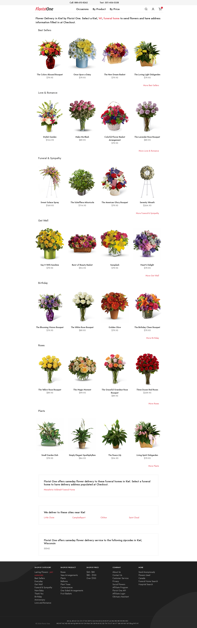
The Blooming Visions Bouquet (50, 327)
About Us (117, 572)
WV (124, 623)
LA (110, 621)
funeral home (111, 18)
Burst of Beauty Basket (82, 264)
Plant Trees (65, 584)
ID (100, 621)
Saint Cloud (134, 517)
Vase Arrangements (69, 575)
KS (105, 621)
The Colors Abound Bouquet (50, 74)
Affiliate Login (119, 593)
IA (98, 621)
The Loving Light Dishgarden (147, 74)
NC (63, 623)
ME (118, 621)
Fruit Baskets (66, 593)
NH (71, 623)
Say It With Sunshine (50, 264)
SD (103, 623)
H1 (138, 623)
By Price (115, 9)
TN (106, 623)
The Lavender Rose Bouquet (147, 136)
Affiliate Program (120, 587)
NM (76, 623)
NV (79, 623)
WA (119, 623)
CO (81, 621)
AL (70, 621)
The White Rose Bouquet (82, 327)
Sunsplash (114, 264)
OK (91, 623)
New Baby (39, 590)
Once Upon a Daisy (82, 74)
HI (96, 621)
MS (58, 623)
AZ (75, 621)
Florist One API (119, 590)
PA (97, 623)
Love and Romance (43, 602)
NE (69, 623)
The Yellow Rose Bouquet (49, 389)
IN (103, 621)
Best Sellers (40, 578)
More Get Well (152, 275)
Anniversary (40, 599)
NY (82, 623)
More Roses (154, 403)
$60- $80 (91, 572)
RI (98, 623)
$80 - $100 (91, 575)
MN (123, 621)
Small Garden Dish (49, 455)
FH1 (134, 623)
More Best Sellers (151, 85)
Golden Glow (115, 327)
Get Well (39, 584)
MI (121, 621)
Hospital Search (146, 584)
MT (60, 623)
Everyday (39, 581)
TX (109, 623)
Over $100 (91, 578)
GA (93, 621)
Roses (63, 572)
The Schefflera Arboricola (82, 202)
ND (66, 623)
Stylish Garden (49, 136)
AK (68, 621)
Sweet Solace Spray (50, 202)
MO (126, 621)
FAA (88, 623)
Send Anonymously (147, 572)
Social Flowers (119, 584)
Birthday (38, 596)
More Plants (153, 466)
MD (115, 621)
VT (116, 623)
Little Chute (49, 517)
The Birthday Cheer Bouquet (147, 327)
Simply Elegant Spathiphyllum (82, 455)
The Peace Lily (114, 455)
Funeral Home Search (148, 581)
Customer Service (120, 578)
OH (85, 623)
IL (101, 621)
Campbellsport (79, 517)
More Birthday (152, 338)
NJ (74, 623)
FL (91, 621)
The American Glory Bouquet (115, 202)
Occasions (82, 9)
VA (114, 623)
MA (112, 621)
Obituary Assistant (121, 596)
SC (101, 623)
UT (111, 623)
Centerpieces (67, 587)
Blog (131, 623)
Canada (142, 578)
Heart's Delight (147, 264)
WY (128, 623)
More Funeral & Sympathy (147, 213)
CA (78, 621)
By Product (99, 9)
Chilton (104, 517)
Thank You (39, 593)
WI (100, 18)
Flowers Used (144, 575)
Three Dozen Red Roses (147, 389)
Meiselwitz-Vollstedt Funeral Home (59, 489)
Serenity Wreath (147, 202)
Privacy (116, 581)
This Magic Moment (82, 389)
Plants (63, 578)
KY (108, 621)
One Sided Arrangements (72, 590)
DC (86, 621)
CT (84, 621)
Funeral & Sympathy (43, 587)
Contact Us (117, 575)
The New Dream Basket (114, 74)
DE (89, 621)
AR (73, 621)
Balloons (64, 581)
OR (94, 623)
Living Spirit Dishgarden (147, 455)
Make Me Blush (82, 136)
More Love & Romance (149, 150)
